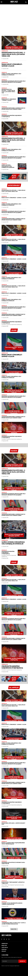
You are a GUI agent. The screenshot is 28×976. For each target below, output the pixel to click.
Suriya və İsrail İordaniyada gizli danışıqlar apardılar (11, 74)
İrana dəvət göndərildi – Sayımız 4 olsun (12, 65)
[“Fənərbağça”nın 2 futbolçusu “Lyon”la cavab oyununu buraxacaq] (14, 913)
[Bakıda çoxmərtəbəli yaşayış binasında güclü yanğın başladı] (14, 833)
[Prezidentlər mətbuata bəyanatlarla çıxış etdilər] (14, 853)
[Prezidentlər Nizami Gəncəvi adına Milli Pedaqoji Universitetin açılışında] (14, 387)
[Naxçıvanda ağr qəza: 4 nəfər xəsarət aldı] (14, 814)
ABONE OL (22, 961)
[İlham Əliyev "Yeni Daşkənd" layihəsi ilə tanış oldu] (14, 873)
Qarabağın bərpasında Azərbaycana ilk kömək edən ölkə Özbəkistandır (13, 108)
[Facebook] (2, 939)
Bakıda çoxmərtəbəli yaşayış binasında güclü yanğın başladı (13, 843)
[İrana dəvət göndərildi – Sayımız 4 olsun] (22, 100)
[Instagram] (4, 939)
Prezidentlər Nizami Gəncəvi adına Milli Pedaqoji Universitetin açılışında (13, 81)
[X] (9, 939)
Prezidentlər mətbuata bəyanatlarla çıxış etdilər (13, 863)
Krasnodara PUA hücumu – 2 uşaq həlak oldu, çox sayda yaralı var (13, 54)
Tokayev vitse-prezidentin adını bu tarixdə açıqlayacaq (12, 903)
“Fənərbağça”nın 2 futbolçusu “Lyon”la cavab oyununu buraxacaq (14, 923)
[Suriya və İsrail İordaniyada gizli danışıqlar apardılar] (22, 166)
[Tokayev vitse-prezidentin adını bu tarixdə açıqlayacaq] (14, 894)
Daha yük (13, 929)
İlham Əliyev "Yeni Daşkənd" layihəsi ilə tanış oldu (13, 883)
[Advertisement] (14, 19)
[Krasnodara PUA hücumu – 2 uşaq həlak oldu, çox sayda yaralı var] (14, 43)
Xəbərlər (5, 50)
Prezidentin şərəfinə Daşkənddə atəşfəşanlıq (12, 116)
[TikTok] (6, 939)
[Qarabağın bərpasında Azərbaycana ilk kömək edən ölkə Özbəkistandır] (14, 407)
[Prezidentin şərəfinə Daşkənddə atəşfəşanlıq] (14, 427)
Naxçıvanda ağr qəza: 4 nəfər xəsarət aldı (13, 823)
